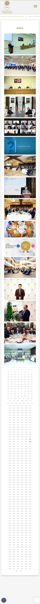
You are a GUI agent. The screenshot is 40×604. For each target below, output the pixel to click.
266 (26, 463)
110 (30, 401)
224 (26, 446)
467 (14, 544)
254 (26, 458)
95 (25, 396)
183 (30, 429)
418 (10, 525)
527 (14, 568)
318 (18, 485)
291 (30, 473)
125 (14, 408)
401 (14, 518)
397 (22, 516)
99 (11, 398)
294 (18, 475)
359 (14, 501)
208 (10, 441)
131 (14, 410)
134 (26, 410)
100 (15, 398)
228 (18, 449)
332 (26, 489)
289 (22, 473)
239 (14, 453)
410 (26, 520)
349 (22, 496)
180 (18, 429)
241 (22, 453)
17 (31, 372)
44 (15, 381)
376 (10, 508)
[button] (4, 600)
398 (26, 516)
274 (10, 468)
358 (10, 501)
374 (26, 506)
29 (18, 377)
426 (18, 528)
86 (21, 393)
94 (21, 396)
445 (22, 535)
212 (26, 441)
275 (14, 468)
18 (8, 374)
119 (14, 405)
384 (18, 511)
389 (14, 513)
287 (14, 473)
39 (25, 379)
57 (31, 384)
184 (10, 432)
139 (22, 413)
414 (18, 523)
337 (22, 492)
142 (10, 415)
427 (22, 528)
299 (14, 477)
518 (26, 564)
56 (28, 384)
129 (30, 408)
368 (26, 504)
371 (14, 506)
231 (30, 449)
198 (18, 437)
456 (18, 540)
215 (14, 444)
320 (26, 485)
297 (30, 475)
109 (26, 401)
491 (14, 554)
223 (22, 446)
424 (10, 528)
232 (10, 451)
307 (22, 480)
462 (18, 542)
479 (14, 549)
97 (31, 396)
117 (32, 403)
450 (18, 537)
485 (14, 552)
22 (21, 374)
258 (18, 461)
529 (22, 568)
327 (30, 487)
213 (30, 441)
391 (22, 513)
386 (26, 511)
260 (26, 461)
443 (14, 535)
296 (26, 475)
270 (18, 465)
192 (18, 434)
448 (10, 537)
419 (14, 525)
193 (22, 434)
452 (26, 537)
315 (30, 482)
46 (21, 381)
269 (14, 465)
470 (26, 544)
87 (25, 393)
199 (22, 437)
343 (22, 494)
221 (14, 446)
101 (19, 398)
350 (26, 496)
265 (22, 463)
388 (10, 513)
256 (10, 461)
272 (26, 465)
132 (18, 410)
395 (14, 516)
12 (15, 372)
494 (26, 554)
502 (10, 559)
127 (22, 408)
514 (10, 564)
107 (18, 401)
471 (30, 544)
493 (22, 554)
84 (15, 393)
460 (10, 542)
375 (30, 506)
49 (31, 381)
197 (14, 437)
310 (10, 482)
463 (22, 542)
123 (30, 405)
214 (10, 444)
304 (10, 480)
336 (18, 492)
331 (22, 489)
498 (18, 556)
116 (28, 403)
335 (14, 492)
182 (26, 429)
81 (31, 391)
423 (30, 525)
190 (10, 434)
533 (21, 571)
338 (26, 492)
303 (30, 477)
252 (18, 458)
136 (10, 413)
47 (25, 381)
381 (30, 508)
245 (14, 456)
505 (22, 559)
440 (26, 532)
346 (10, 496)
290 (26, 473)
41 (31, 379)
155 (14, 420)
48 (28, 381)
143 (14, 415)
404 (26, 518)
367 (22, 504)
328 (10, 489)
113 (16, 403)
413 (14, 523)
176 (26, 427)
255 (30, 458)
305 (14, 480)
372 (18, 506)
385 (22, 511)
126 (18, 408)
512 (26, 561)
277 (22, 468)
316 (10, 485)
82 (8, 393)
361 (22, 501)
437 (14, 532)
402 (18, 518)
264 (18, 463)
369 (30, 504)
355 (22, 499)
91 (11, 396)
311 (14, 482)
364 (10, 504)
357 (30, 499)
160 (10, 422)
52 (15, 384)
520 (10, 566)
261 (30, 461)
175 (22, 427)
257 (14, 461)
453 (30, 537)
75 (11, 391)
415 (22, 523)
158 (26, 420)
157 (22, 420)
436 (10, 532)
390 (18, 513)
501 (30, 556)
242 (26, 453)
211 (22, 441)
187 (22, 432)
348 (18, 496)
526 (10, 568)
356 (26, 499)
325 (22, 487)
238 (10, 453)
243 (30, 453)
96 (28, 396)
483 (30, 549)
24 (28, 374)
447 (30, 535)
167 (14, 425)
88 (28, 393)
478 (10, 549)
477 (30, 547)
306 (18, 480)
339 (30, 492)
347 (14, 496)
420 (18, 525)
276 (18, 468)
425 (14, 528)
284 (26, 470)
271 (22, 465)
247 (22, 456)
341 (14, 494)
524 (26, 566)
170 (26, 425)
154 (10, 420)
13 (18, 372)
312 (18, 482)
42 (8, 381)
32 (28, 377)
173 (14, 427)
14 (21, 372)
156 (18, 420)
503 (14, 559)
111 (8, 403)
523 (22, 566)
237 (30, 451)
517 (22, 564)
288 (18, 473)
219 (30, 444)
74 (8, 391)
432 (18, 530)
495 (30, 554)
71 (25, 389)
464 (26, 542)
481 (22, 549)
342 (18, 494)
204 (18, 439)
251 (14, 458)
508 (10, 561)
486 (18, 552)
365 (14, 504)
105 (10, 401)
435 (30, 530)
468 (18, 544)
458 (26, 540)
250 (10, 458)
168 (18, 425)
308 (26, 480)
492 (18, 554)
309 (30, 480)
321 (30, 485)
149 (14, 417)
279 (30, 468)
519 (30, 564)
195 (30, 434)
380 (26, 508)
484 (10, 552)
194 (26, 434)
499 (22, 556)
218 (26, 444)
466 (10, 544)
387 (30, 511)
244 (10, 456)
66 (8, 389)
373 (22, 506)
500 (26, 556)
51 (11, 384)
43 (11, 381)
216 (18, 444)
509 (14, 561)
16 (28, 372)
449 (14, 537)
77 (18, 391)
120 (18, 405)
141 (30, 413)
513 (30, 561)
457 (22, 540)
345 (30, 494)
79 (25, 391)
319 (22, 485)
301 (22, 477)
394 (10, 516)
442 (10, 535)
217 (22, 444)
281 (14, 470)
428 (26, 528)
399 (30, 516)
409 (22, 520)
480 (18, 549)
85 (18, 393)
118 (10, 405)
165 (30, 422)
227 (14, 449)
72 (28, 389)
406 (10, 520)
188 (26, 432)
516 (18, 564)
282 (18, 470)
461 (14, 542)
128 (26, 408)
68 (15, 389)
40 (28, 379)
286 (10, 473)
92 (15, 396)
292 (10, 475)
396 (18, 516)
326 (26, 487)
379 (22, 508)
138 (18, 413)
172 (10, 427)
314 (26, 482)
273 (30, 465)
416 (26, 523)
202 (10, 439)
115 (24, 403)
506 (26, 559)
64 (28, 386)
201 (30, 437)
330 (18, 489)
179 (14, 429)
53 (18, 384)
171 (30, 425)
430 (10, 530)
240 (18, 453)
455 (14, 540)
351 (30, 496)
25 (31, 374)
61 (18, 386)
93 (18, 396)
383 (14, 511)
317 (14, 485)
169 (22, 425)
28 (15, 377)
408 (18, 520)
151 (22, 417)
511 (22, 561)
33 (31, 377)
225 (30, 446)
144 (18, 415)
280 (10, 470)
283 (22, 470)
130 (10, 410)
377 (14, 508)
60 (15, 386)
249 (30, 456)
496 (10, 556)
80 (28, 391)
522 (18, 566)
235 (22, 451)
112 (12, 403)
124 (10, 408)
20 (15, 374)
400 (10, 518)
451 (22, 537)
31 (25, 377)
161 (14, 422)
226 (10, 449)
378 (18, 508)
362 (26, 501)
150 (18, 417)
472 (10, 547)
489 (30, 552)
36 (15, 379)
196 (10, 437)
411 (30, 520)
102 (23, 398)
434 (26, 530)
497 (14, 556)
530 (26, 568)
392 (26, 513)
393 (30, 513)
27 (11, 377)
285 (30, 470)
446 (26, 535)
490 (10, 554)
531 (30, 568)
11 (11, 372)
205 (22, 439)
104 (31, 398)
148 (10, 417)
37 (18, 379)
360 (18, 501)
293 (14, 475)
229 (22, 449)
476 (26, 547)
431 (14, 530)
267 (30, 463)
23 (25, 374)
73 (31, 389)
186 (18, 432)
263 (14, 463)
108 (22, 401)
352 (10, 499)
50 (8, 384)
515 (14, 564)
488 (26, 552)
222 (18, 446)
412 (10, 523)
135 (30, 410)
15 (25, 372)
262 (10, 463)
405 (30, 518)
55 (25, 384)
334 (10, 492)
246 (18, 456)
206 (26, 439)
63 (25, 386)
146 (26, 415)
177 (30, 427)
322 (10, 487)
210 (18, 441)
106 (14, 401)
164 (26, 422)
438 (18, 532)
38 (21, 379)
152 (26, 417)
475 (22, 547)
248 (26, 456)
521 (14, 566)
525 (30, 566)
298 (10, 477)
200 (26, 437)
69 (18, 389)
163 (22, 422)
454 (10, 540)
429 (30, 528)
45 (18, 381)
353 (14, 499)
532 (17, 571)
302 (26, 477)
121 (22, 405)
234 (18, 451)
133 (22, 410)
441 (30, 532)
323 (14, 487)
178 (10, 429)
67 (11, 389)
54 (21, 384)
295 (22, 475)
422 (26, 525)
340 (10, 494)
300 (18, 477)
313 (22, 482)
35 (11, 379)
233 (14, 451)
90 (8, 396)
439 (22, 532)
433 (22, 530)
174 (18, 427)
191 (14, 434)
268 (10, 465)
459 (30, 540)
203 (14, 439)
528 (18, 568)
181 (22, 429)
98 (8, 398)
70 (21, 389)
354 (18, 499)
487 (22, 552)
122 (26, 405)
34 (8, 379)
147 (30, 415)
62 (21, 386)
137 (14, 413)
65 (31, 386)
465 (30, 542)
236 (26, 451)
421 (22, 525)
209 (14, 441)
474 (18, 547)
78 (21, 391)
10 (8, 372)
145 (22, 415)
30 (21, 377)
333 (30, 489)
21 (18, 374)
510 (18, 561)
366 (18, 504)
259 (22, 461)
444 (18, 535)
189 (30, 432)
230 (26, 449)
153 (30, 417)
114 (20, 403)
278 (26, 468)
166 (10, 425)
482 (26, 549)
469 (22, 544)
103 (27, 398)
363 (30, 501)
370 (10, 506)
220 (10, 446)
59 (11, 386)
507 (30, 559)
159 (30, 420)
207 (30, 439)
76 (15, 391)
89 (31, 393)
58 (8, 386)
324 (18, 487)
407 (14, 520)
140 (26, 413)
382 (10, 511)
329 (14, 489)
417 (30, 523)
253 (22, 458)
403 (22, 518)
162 (18, 422)
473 (14, 547)
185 (14, 432)
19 (11, 374)
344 (26, 494)
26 (8, 377)
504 (18, 559)
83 (11, 393)
